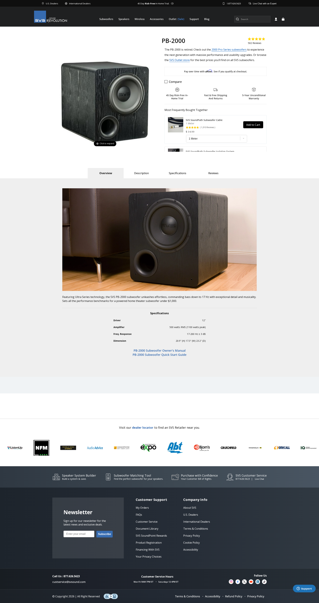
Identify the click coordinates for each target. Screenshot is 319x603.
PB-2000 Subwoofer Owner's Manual (160, 350)
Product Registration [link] (149, 542)
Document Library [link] (147, 528)
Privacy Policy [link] (191, 535)
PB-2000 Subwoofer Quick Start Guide (159, 355)
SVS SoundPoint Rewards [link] (151, 535)
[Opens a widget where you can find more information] (304, 589)
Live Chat (259, 479)
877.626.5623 (243, 478)
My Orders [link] (142, 508)
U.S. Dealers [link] (190, 515)
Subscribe (104, 534)
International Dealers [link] (196, 521)
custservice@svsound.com (69, 582)
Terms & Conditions (187, 596)
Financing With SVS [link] (148, 549)
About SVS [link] (189, 508)
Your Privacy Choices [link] (148, 556)
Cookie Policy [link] (191, 542)
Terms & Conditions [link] (195, 528)
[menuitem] (106, 19)
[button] (283, 19)
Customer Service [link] (147, 521)
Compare (175, 82)
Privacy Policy (255, 596)
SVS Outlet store (179, 60)
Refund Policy (233, 596)
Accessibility (212, 596)
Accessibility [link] (190, 549)
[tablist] (106, 173)
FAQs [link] (139, 515)
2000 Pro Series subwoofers (229, 49)
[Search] (237, 19)
